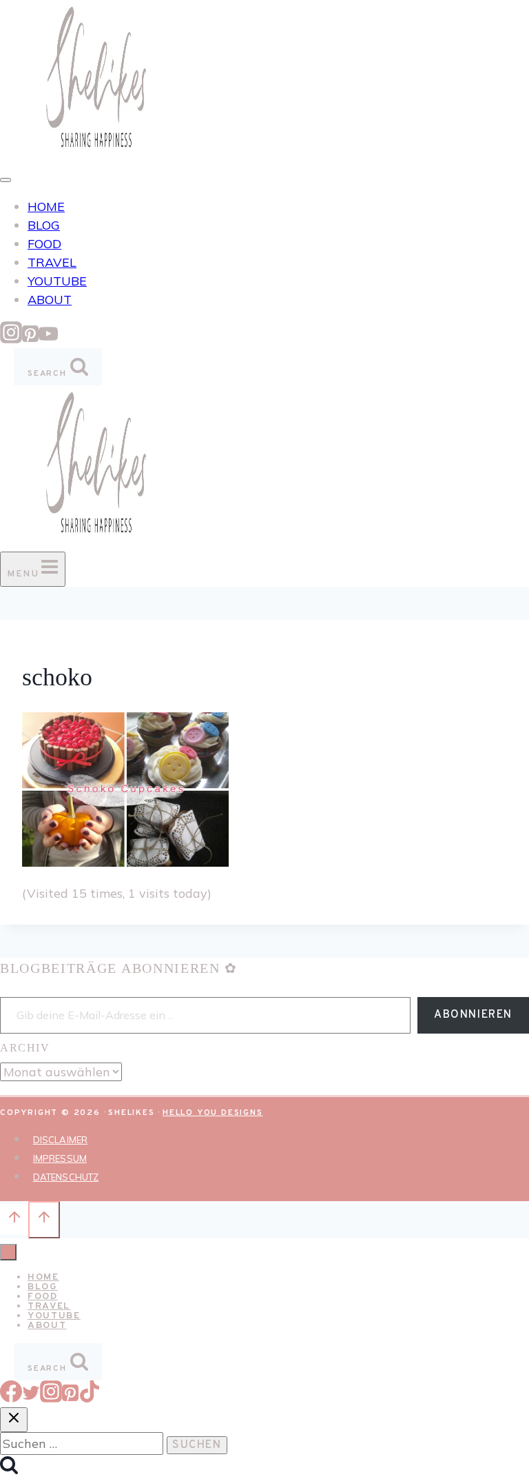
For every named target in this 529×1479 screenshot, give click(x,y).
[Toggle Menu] (5, 180)
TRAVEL (52, 262)
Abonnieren (473, 1015)
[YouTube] (48, 339)
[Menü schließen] (8, 1252)
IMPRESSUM (60, 1158)
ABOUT (50, 300)
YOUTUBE (57, 281)
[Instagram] (11, 339)
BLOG (44, 225)
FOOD (44, 244)
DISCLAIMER (60, 1139)
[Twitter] (31, 1398)
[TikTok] (90, 1398)
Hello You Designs (213, 1112)
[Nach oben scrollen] (14, 1219)
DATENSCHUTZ (65, 1177)
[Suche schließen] (14, 1419)
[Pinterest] (30, 339)
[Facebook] (11, 1398)
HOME (46, 206)
